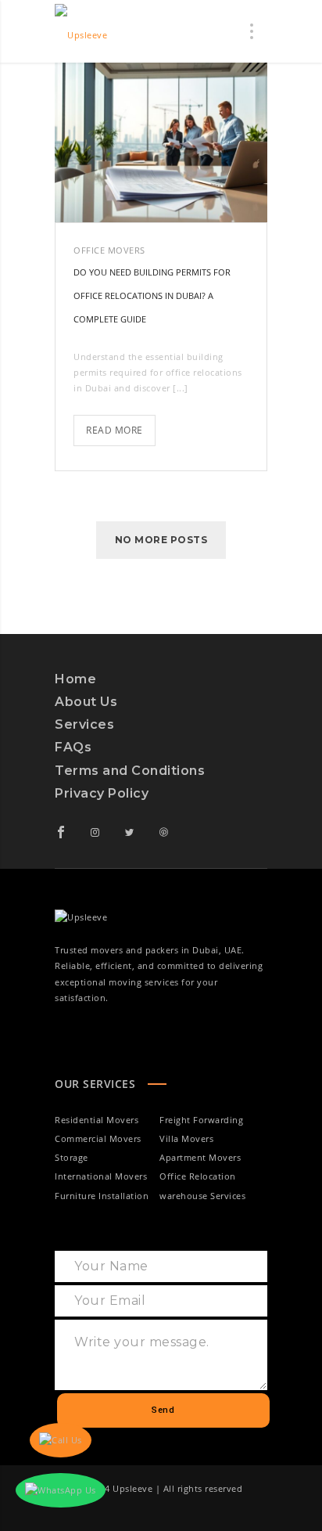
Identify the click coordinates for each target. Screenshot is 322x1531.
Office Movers (109, 250)
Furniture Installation (101, 1195)
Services (84, 724)
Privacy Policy (101, 793)
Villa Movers (186, 1138)
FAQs (73, 747)
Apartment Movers (200, 1157)
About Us (86, 701)
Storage (71, 1157)
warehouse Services (202, 1195)
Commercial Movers (98, 1138)
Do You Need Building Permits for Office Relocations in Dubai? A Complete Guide (152, 295)
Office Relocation (197, 1176)
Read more (121, 426)
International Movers (101, 1176)
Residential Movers (96, 1120)
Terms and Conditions (130, 770)
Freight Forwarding (201, 1120)
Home (75, 679)
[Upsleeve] (81, 31)
